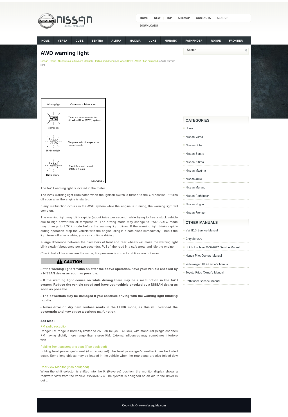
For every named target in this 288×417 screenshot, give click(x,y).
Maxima (135, 40)
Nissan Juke (194, 179)
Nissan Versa (194, 137)
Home (144, 18)
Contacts (203, 18)
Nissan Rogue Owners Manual (75, 61)
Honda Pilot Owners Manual (204, 255)
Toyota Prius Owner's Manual (205, 272)
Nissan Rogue (48, 61)
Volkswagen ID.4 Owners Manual (207, 264)
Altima (116, 40)
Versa (62, 40)
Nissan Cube (194, 145)
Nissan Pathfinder (197, 195)
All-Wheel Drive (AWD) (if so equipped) (137, 61)
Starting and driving (104, 61)
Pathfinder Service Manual (203, 281)
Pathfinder (193, 40)
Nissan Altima (195, 162)
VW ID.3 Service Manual (202, 230)
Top (169, 18)
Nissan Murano (195, 187)
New (157, 18)
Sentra (97, 40)
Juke (152, 40)
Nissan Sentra (195, 153)
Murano (171, 40)
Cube (79, 40)
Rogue (216, 40)
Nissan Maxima (196, 170)
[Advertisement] (109, 82)
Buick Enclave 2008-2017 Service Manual (213, 247)
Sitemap (184, 18)
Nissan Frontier (195, 212)
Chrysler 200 (194, 238)
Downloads (149, 25)
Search (223, 18)
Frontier (236, 40)
